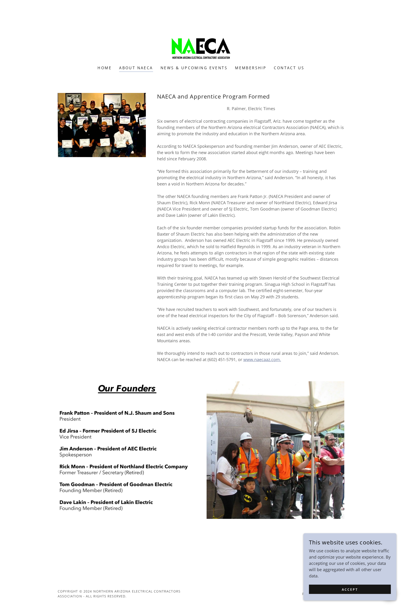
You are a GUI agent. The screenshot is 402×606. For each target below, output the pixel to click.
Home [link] (104, 67)
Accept (350, 589)
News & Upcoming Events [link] (194, 67)
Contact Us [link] (289, 67)
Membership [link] (250, 67)
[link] (201, 36)
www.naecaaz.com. (262, 359)
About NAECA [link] (136, 67)
